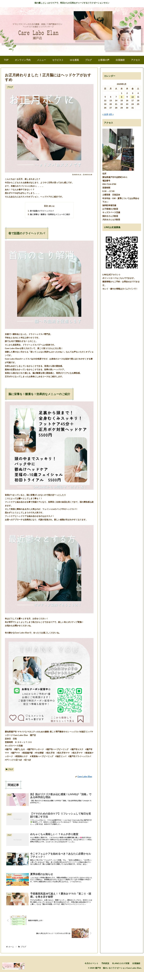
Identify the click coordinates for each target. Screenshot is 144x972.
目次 (46, 206)
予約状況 (105, 963)
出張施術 (136, 963)
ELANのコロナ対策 (120, 963)
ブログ (10, 769)
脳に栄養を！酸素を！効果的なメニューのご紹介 (50, 214)
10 (132, 97)
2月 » (111, 114)
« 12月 (105, 114)
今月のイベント (91, 963)
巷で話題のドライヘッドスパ (42, 211)
